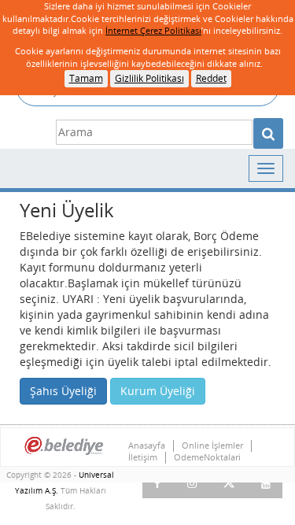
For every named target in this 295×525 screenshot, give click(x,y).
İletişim (142, 457)
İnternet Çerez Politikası (153, 30)
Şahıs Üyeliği (63, 390)
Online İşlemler (212, 445)
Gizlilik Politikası (149, 78)
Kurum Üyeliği (157, 390)
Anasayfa (146, 445)
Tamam (86, 78)
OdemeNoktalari (207, 457)
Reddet (211, 78)
